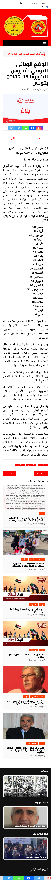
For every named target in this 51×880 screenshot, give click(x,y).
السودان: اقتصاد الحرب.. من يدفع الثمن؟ (27, 655)
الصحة (41, 465)
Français (23, 3)
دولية (24, 89)
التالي (11, 474)
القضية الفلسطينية (37, 559)
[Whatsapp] (25, 128)
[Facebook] (32, 128)
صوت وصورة (34, 3)
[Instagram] (39, 128)
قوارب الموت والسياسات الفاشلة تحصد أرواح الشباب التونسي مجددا (26, 519)
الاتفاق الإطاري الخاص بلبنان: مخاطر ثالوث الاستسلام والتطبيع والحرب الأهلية (25, 750)
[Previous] (8, 817)
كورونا (19, 465)
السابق (39, 474)
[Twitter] (11, 128)
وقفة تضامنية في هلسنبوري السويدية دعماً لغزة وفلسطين (28, 564)
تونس (30, 465)
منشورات (33, 604)
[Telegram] (18, 128)
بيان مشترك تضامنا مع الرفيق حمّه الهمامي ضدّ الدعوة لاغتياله (26, 702)
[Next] (42, 786)
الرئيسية (44, 3)
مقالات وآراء (32, 743)
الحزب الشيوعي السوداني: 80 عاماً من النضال (26, 610)
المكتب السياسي (38, 696)
